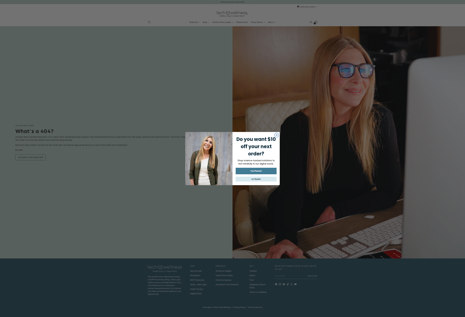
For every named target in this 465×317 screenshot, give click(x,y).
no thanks (256, 179)
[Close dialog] (277, 135)
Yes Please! (256, 171)
